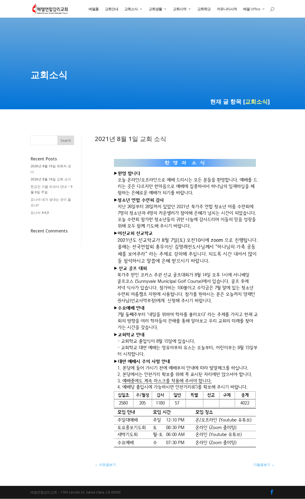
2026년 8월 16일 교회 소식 (50, 179)
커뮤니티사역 (227, 9)
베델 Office (251, 9)
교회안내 (111, 9)
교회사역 (179, 9)
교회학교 (204, 9)
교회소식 (131, 9)
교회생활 (155, 9)
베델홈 (94, 9)
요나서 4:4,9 (39, 212)
